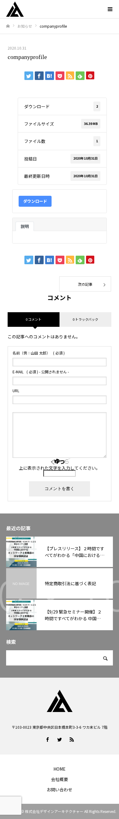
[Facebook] (47, 739)
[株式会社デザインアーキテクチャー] (53, 9)
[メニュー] (110, 9)
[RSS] (72, 739)
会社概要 (59, 779)
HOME (59, 769)
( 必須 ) (39, 353)
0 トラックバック (85, 319)
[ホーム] (8, 26)
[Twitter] (59, 739)
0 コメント (33, 319)
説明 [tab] (25, 226)
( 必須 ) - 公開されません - (41, 372)
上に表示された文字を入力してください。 (59, 468)
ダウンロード (35, 201)
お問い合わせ (59, 789)
